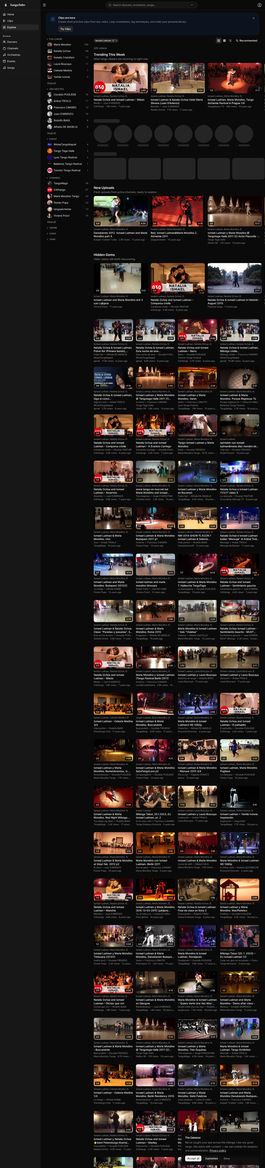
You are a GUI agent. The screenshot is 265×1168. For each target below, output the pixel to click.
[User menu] (259, 5)
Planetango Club (102, 665)
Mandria (155, 106)
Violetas (182, 569)
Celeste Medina (202, 466)
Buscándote (142, 662)
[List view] (230, 40)
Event (53, 139)
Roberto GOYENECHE (248, 801)
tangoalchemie (158, 173)
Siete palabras (185, 1033)
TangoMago (184, 342)
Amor (180, 383)
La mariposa (226, 708)
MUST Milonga (227, 572)
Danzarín (224, 612)
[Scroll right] (259, 88)
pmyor (181, 711)
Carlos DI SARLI (250, 336)
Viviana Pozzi (101, 240)
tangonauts (183, 943)
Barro (180, 288)
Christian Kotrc (143, 433)
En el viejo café (143, 755)
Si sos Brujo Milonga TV (232, 433)
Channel (55, 177)
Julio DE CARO (159, 522)
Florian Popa (142, 479)
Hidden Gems (104, 188)
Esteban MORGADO (241, 940)
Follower (55, 39)
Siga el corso (100, 336)
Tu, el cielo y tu (143, 847)
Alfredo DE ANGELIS (117, 288)
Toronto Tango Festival (189, 291)
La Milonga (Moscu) (104, 1129)
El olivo (97, 801)
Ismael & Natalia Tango (189, 851)
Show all (51, 83)
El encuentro (184, 847)
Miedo (97, 103)
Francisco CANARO (248, 288)
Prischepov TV (143, 897)
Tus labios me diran (103, 755)
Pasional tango (215, 240)
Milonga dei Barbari (230, 479)
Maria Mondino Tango (189, 386)
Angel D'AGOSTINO (163, 430)
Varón (181, 336)
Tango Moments (228, 897)
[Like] (134, 67)
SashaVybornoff (186, 479)
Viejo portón (184, 476)
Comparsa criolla (159, 240)
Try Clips (65, 28)
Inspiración (183, 751)
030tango (99, 106)
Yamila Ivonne (243, 744)
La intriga (98, 522)
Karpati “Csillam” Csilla (105, 173)
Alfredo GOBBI (113, 522)
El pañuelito (226, 662)
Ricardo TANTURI (180, 240)
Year (52, 239)
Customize (211, 1158)
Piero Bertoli (142, 851)
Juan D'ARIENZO (111, 103)
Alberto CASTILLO (198, 569)
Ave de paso (142, 801)
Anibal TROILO (117, 336)
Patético (224, 847)
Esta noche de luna (145, 288)
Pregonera (141, 569)
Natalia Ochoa (117, 96)
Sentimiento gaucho (230, 522)
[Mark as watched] (143, 67)
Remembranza (101, 708)
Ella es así (183, 708)
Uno (96, 476)
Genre (53, 227)
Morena (224, 940)
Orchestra (56, 89)
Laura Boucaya (201, 605)
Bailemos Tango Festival (232, 339)
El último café (227, 801)
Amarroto (98, 430)
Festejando (183, 894)
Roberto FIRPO (201, 847)
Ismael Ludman (101, 96)
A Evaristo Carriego (145, 383)
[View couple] (126, 96)
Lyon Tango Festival (188, 339)
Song (52, 233)
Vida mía (224, 383)
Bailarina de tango (187, 612)
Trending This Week (109, 54)
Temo (181, 1126)
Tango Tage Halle (216, 173)
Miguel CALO (202, 798)
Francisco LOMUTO (197, 336)
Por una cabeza (228, 1080)
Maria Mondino (231, 96)
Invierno (140, 336)
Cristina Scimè (243, 1069)
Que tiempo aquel (145, 1126)
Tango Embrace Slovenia (148, 758)
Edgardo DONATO (200, 708)
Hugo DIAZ (239, 755)
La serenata (226, 430)
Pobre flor (98, 288)
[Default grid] (219, 40)
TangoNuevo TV (216, 106)
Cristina (224, 1083)
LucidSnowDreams (145, 619)
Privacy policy (218, 1150)
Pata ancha (141, 1080)
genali (97, 294)
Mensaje (224, 476)
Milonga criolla (227, 288)
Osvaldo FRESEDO (195, 383)
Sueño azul (99, 894)
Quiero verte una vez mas (191, 940)
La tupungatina (185, 522)
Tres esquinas (143, 430)
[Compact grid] (224, 40)
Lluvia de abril (185, 798)
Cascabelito (100, 1080)
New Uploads (104, 121)
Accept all (193, 1158)
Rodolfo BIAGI (200, 476)
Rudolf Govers (227, 386)
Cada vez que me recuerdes (234, 894)
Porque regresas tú (229, 336)
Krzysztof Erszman (187, 665)
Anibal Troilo (142, 522)
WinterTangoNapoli (103, 291)
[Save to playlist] (139, 67)
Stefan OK (213, 176)
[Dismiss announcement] (253, 18)
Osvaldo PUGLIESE (168, 288)
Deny (227, 1158)
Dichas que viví (101, 940)
